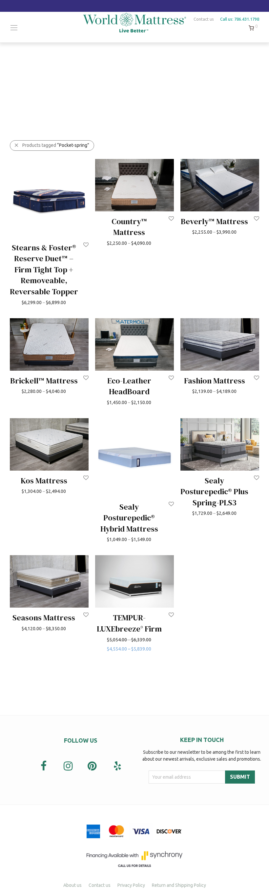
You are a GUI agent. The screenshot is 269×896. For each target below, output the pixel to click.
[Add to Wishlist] (85, 245)
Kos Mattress (44, 480)
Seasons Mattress (43, 617)
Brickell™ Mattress (44, 380)
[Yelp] (117, 765)
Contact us (204, 19)
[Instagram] (68, 766)
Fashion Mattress (214, 380)
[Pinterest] (93, 766)
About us (72, 885)
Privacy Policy (131, 885)
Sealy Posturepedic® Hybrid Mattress (129, 517)
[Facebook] (44, 766)
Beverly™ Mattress (214, 221)
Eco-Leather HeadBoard (129, 386)
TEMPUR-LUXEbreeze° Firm (129, 623)
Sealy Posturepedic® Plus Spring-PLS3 (214, 491)
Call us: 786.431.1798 (239, 19)
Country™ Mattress (129, 227)
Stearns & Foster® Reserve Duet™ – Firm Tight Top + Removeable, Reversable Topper (44, 269)
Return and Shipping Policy (179, 885)
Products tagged (55, 145)
